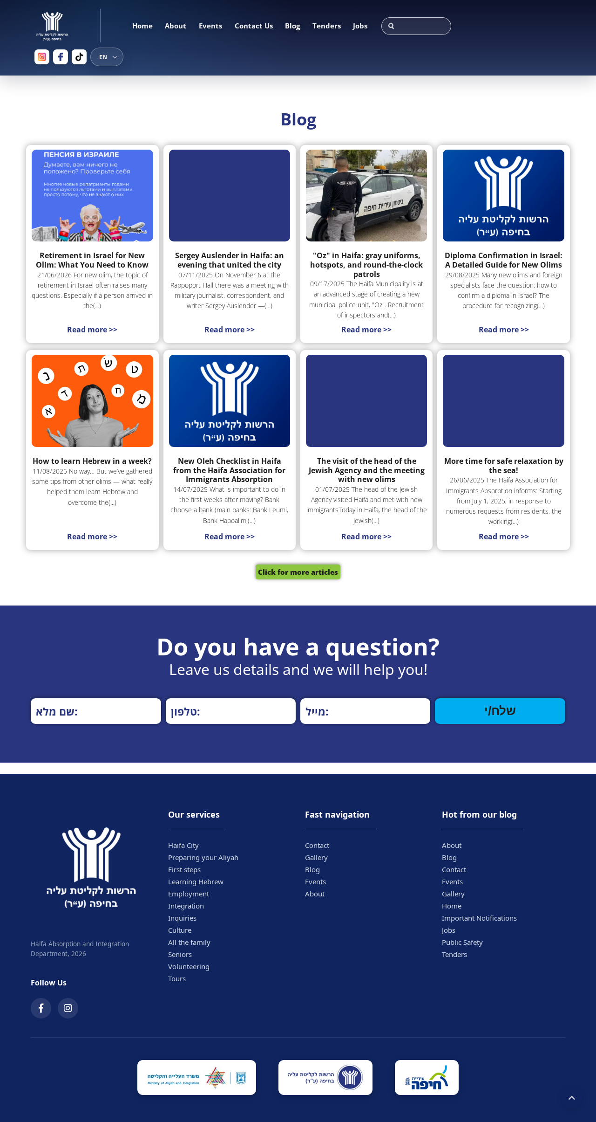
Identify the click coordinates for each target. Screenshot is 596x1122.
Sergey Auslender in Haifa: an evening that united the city (229, 260)
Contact (317, 845)
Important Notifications (479, 918)
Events (210, 25)
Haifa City (183, 845)
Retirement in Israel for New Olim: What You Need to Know (92, 260)
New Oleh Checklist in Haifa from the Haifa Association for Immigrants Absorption (229, 470)
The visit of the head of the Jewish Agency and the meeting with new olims (367, 470)
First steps (184, 869)
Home (142, 25)
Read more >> (92, 329)
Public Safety (462, 942)
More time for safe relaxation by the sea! (503, 466)
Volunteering (189, 966)
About (175, 25)
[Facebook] (60, 56)
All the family (189, 942)
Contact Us (254, 25)
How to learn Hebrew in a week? (92, 461)
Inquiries (182, 918)
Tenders (326, 25)
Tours (177, 978)
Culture (179, 930)
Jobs (360, 25)
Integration (186, 906)
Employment (188, 893)
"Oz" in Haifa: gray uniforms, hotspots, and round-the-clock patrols (366, 265)
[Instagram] (41, 56)
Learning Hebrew (196, 881)
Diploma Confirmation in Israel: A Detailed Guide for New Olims (503, 260)
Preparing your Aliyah (203, 857)
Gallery (316, 857)
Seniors (180, 954)
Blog (292, 25)
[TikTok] (79, 56)
